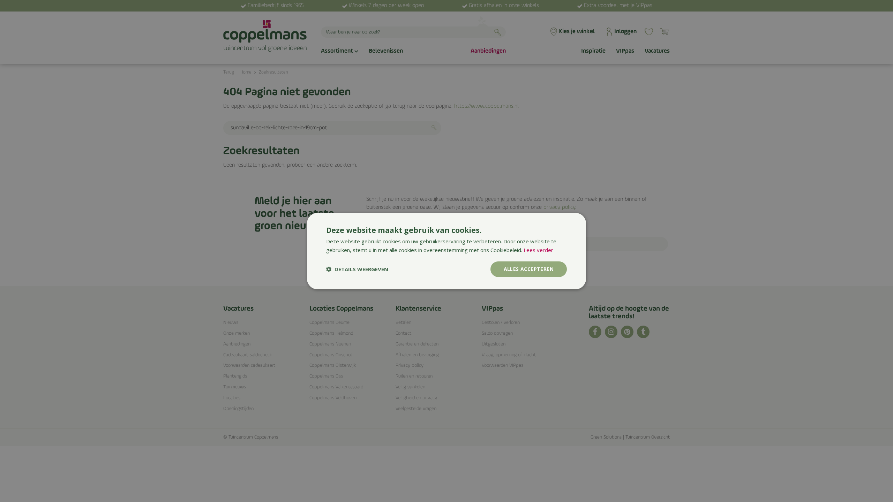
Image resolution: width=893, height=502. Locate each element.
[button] (357, 269)
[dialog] (446, 251)
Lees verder (538, 249)
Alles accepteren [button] (529, 269)
